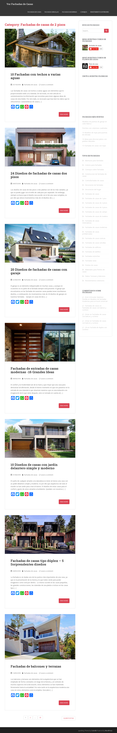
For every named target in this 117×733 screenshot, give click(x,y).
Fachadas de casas (34, 12)
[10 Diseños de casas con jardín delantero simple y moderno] (40, 438)
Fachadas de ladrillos (93, 252)
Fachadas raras (90, 261)
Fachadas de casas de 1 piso (95, 198)
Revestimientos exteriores (99, 12)
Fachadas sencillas (52, 12)
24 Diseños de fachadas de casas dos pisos (39, 175)
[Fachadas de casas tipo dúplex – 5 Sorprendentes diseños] (40, 534)
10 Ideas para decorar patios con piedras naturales (94, 140)
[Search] (106, 31)
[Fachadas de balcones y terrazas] (40, 636)
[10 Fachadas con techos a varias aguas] (40, 48)
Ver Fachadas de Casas (20, 4)
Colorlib (94, 731)
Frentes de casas (91, 265)
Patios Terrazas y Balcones (95, 276)
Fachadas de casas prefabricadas (90, 233)
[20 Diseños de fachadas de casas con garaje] (40, 243)
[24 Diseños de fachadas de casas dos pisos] (40, 147)
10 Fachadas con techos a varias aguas (35, 76)
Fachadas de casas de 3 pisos (96, 207)
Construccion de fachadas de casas (94, 175)
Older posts (68, 718)
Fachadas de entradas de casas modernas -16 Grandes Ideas (34, 370)
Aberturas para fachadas (94, 160)
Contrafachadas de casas (94, 180)
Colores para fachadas (93, 165)
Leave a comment (47, 85)
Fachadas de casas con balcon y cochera (94, 309)
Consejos (83, 12)
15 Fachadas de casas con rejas (94, 146)
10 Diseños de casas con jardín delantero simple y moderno (34, 466)
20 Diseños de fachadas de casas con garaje (39, 271)
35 (40, 718)
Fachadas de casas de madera (96, 216)
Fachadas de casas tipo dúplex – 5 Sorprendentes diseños (37, 562)
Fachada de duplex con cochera (94, 328)
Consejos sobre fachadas (94, 169)
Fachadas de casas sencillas (95, 243)
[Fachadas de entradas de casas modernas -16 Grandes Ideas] (40, 342)
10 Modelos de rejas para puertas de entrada (94, 134)
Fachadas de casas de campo (96, 212)
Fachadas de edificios (93, 247)
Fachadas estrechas (92, 256)
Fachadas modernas (69, 12)
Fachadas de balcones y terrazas (36, 666)
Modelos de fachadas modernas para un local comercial (94, 300)
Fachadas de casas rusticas (95, 238)
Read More (64, 114)
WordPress (108, 731)
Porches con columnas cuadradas (94, 128)
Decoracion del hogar (93, 189)
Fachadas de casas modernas (96, 227)
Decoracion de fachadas (94, 185)
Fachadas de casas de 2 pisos (96, 203)
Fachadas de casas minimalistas (90, 222)
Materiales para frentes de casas (93, 271)
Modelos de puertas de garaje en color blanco (94, 123)
